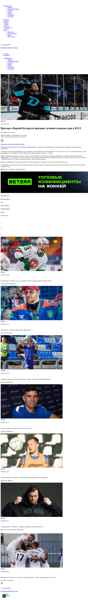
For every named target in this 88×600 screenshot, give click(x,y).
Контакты (7, 55)
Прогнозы (10, 32)
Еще (5, 30)
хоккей (2, 212)
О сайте (6, 53)
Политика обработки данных (9, 47)
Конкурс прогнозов (13, 9)
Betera (9, 35)
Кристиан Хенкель (5, 199)
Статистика (11, 15)
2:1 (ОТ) (50, 153)
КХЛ (2, 202)
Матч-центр (11, 36)
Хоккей (6, 22)
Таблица (10, 13)
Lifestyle (6, 29)
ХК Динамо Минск (5, 209)
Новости (10, 7)
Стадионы (11, 16)
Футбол (6, 21)
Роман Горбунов (5, 205)
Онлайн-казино (12, 33)
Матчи (9, 12)
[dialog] (4, 596)
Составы (10, 10)
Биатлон (6, 25)
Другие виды (8, 27)
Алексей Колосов (5, 195)
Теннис (6, 24)
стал (25, 151)
